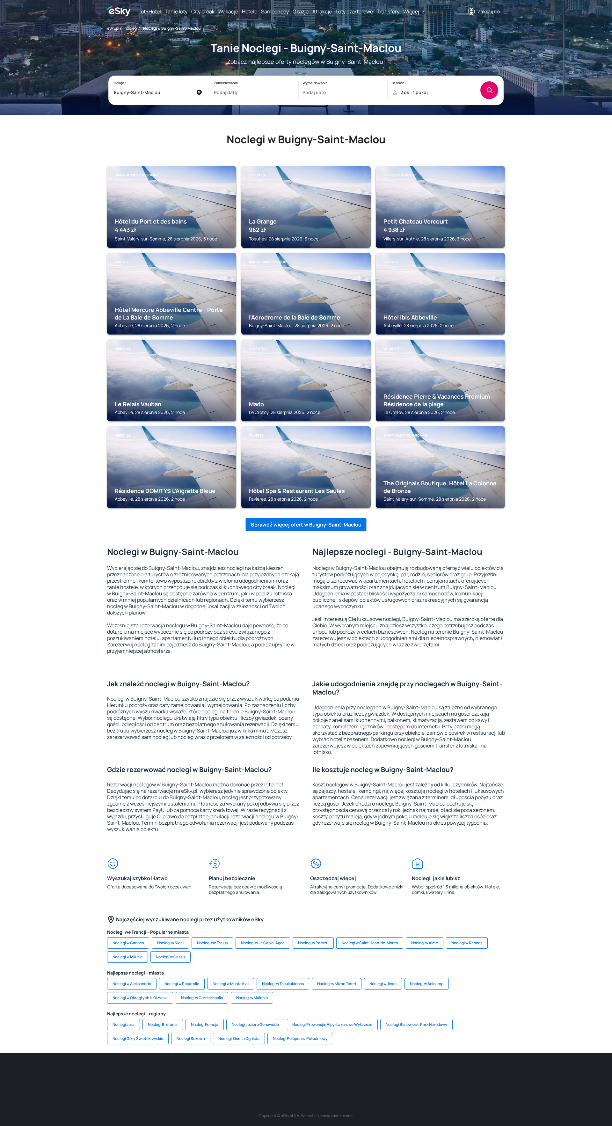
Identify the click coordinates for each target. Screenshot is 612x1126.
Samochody (275, 11)
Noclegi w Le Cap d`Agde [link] (263, 943)
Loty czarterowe (354, 11)
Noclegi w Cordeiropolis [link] (202, 997)
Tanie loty (176, 11)
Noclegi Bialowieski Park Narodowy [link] (416, 1024)
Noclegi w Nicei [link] (170, 943)
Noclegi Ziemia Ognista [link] (238, 1038)
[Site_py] (459, 1072)
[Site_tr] (229, 1072)
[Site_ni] (401, 1072)
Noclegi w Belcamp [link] (426, 983)
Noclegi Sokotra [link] (191, 1038)
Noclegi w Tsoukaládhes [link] (283, 983)
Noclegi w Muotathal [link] (231, 983)
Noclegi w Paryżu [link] (313, 943)
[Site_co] (325, 1072)
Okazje (301, 11)
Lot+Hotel (149, 11)
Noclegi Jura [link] (124, 1024)
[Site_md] (268, 1072)
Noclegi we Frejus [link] (212, 943)
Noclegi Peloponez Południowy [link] (300, 1038)
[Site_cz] (248, 1072)
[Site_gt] (421, 1072)
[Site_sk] (287, 1072)
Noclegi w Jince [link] (383, 983)
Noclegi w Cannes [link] (128, 943)
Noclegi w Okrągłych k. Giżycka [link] (140, 997)
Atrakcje (322, 11)
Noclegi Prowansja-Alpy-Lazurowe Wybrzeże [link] (332, 1024)
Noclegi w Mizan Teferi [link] (336, 983)
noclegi (131, 28)
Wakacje (228, 11)
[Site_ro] (172, 1072)
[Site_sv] (382, 1072)
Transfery (388, 11)
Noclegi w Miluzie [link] (127, 957)
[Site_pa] (363, 1072)
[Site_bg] (191, 1072)
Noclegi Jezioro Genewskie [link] (255, 1024)
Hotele (249, 11)
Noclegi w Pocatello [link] (181, 983)
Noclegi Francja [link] (204, 1024)
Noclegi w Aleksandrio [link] (132, 983)
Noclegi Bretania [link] (163, 1024)
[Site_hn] (440, 1072)
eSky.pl (113, 28)
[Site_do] (344, 1072)
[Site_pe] (210, 1072)
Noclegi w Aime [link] (424, 943)
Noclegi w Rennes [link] (466, 943)
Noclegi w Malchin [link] (252, 997)
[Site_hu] (306, 1072)
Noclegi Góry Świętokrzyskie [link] (138, 1038)
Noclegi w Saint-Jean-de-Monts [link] (370, 943)
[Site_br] (153, 1072)
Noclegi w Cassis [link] (170, 957)
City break (203, 11)
